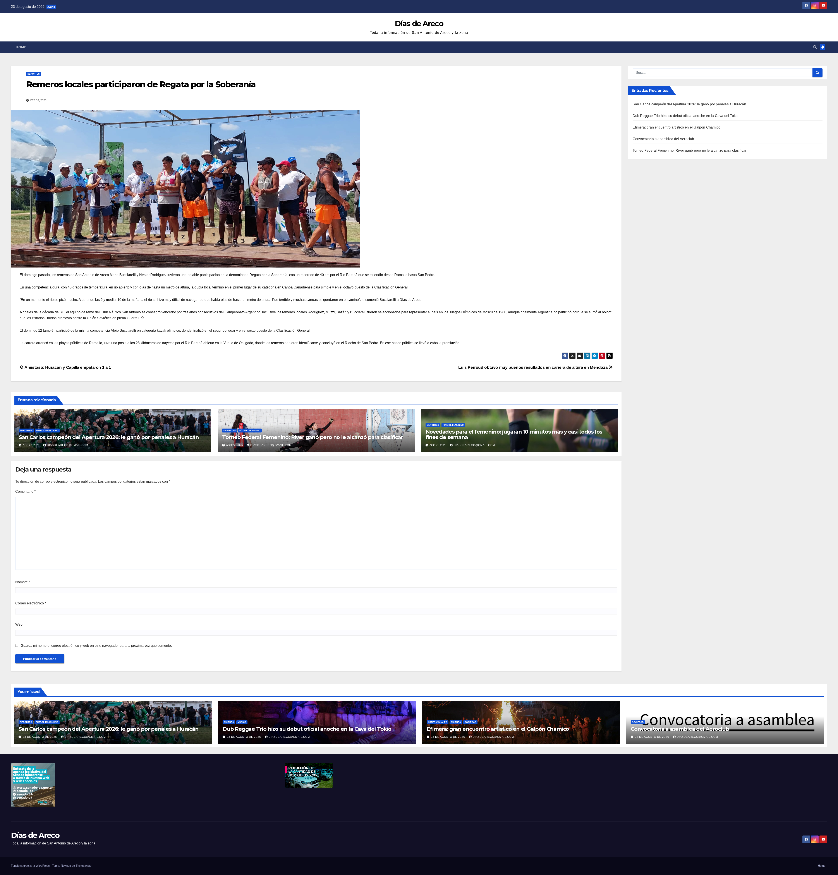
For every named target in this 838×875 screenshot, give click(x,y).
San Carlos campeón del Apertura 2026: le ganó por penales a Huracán (109, 437)
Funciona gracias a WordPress (31, 865)
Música (242, 722)
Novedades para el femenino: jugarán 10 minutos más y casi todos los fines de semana (514, 434)
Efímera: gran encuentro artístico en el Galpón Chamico (677, 127)
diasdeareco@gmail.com (67, 445)
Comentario (25, 491)
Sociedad (470, 722)
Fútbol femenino (249, 430)
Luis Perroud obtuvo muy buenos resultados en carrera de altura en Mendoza (533, 367)
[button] (815, 47)
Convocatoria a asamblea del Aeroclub (663, 139)
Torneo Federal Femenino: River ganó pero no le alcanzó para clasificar (312, 437)
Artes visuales (437, 722)
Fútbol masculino (47, 430)
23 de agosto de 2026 (40, 736)
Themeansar (83, 865)
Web (18, 624)
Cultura (229, 722)
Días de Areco (419, 23)
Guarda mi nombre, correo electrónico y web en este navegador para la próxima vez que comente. (96, 645)
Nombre (22, 582)
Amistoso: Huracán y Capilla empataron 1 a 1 (67, 367)
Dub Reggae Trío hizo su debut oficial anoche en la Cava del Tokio (686, 116)
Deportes (33, 74)
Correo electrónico (30, 603)
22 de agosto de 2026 (652, 736)
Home (21, 47)
